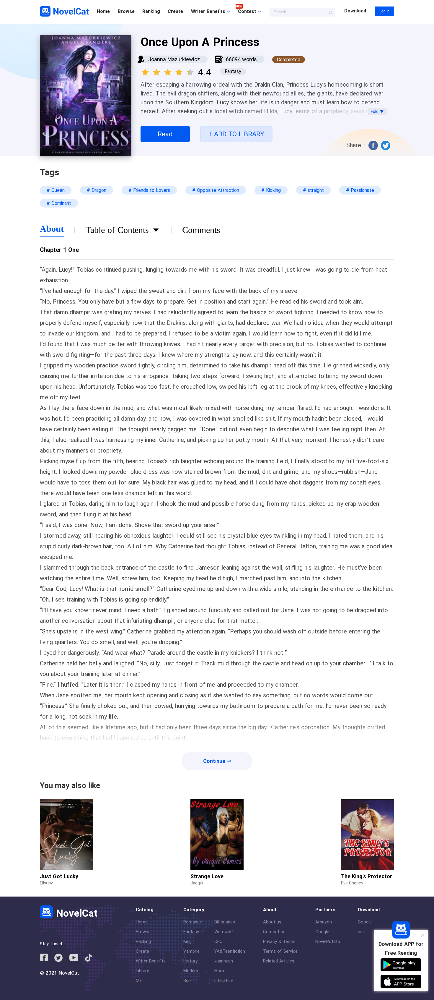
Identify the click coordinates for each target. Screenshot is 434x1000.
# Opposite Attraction (215, 190)
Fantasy (191, 931)
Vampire (191, 951)
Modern (190, 970)
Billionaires (224, 922)
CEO (218, 941)
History (190, 961)
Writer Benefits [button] (209, 11)
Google (322, 931)
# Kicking (271, 190)
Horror (220, 970)
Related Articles (278, 961)
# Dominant (59, 203)
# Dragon (96, 190)
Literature (224, 980)
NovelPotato (327, 941)
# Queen (56, 190)
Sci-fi (188, 980)
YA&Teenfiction (229, 951)
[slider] (169, 70)
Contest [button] (248, 11)
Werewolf (223, 931)
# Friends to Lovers (149, 190)
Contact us (274, 931)
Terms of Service (280, 951)
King (187, 941)
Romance (192, 922)
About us (272, 922)
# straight (313, 190)
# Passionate (360, 190)
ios (361, 931)
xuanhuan (223, 961)
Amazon (323, 922)
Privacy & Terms (279, 941)
